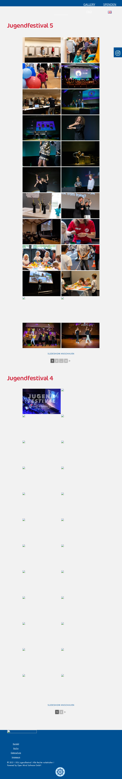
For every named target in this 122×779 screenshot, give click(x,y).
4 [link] (66, 360)
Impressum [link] (16, 757)
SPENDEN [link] (109, 4)
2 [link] (56, 360)
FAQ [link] (89, 12)
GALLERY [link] (89, 4)
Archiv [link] (16, 748)
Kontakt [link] (16, 744)
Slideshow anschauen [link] (61, 353)
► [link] (70, 360)
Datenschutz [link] (16, 753)
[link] (61, 13)
